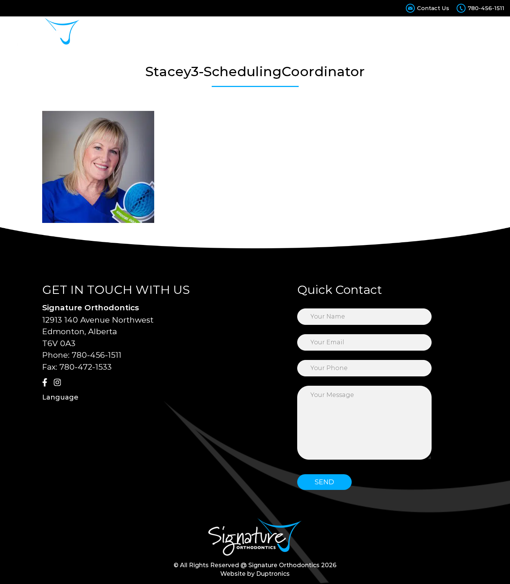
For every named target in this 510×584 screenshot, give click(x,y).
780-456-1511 (486, 8)
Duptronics (273, 573)
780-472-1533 (85, 367)
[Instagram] (58, 383)
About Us (162, 32)
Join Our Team (451, 32)
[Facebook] (47, 383)
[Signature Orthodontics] (43, 33)
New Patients (279, 32)
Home (129, 32)
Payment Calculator (343, 32)
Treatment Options (217, 32)
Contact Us (433, 8)
